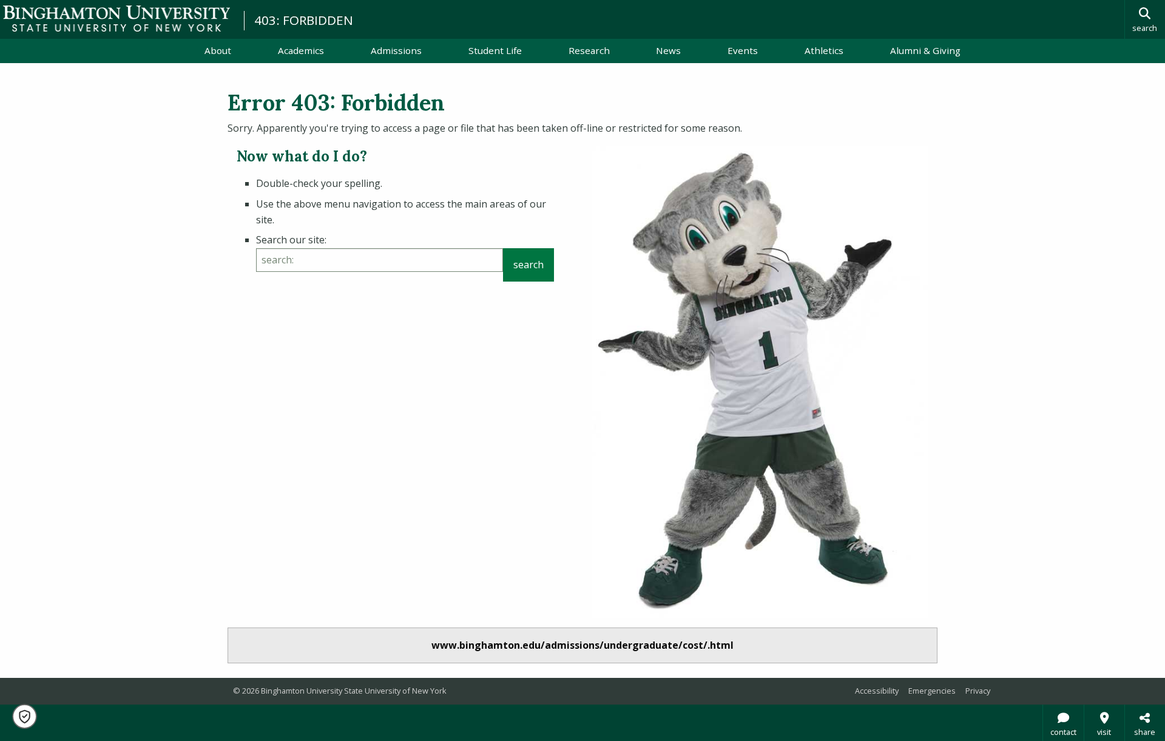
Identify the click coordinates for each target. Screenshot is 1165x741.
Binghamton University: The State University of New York (116, 18)
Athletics (824, 50)
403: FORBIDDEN (303, 20)
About (217, 50)
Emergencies (932, 690)
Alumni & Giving (925, 50)
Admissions (396, 50)
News (668, 50)
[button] (24, 716)
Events (743, 50)
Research (589, 50)
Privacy (977, 690)
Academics (301, 50)
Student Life (495, 50)
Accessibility (877, 690)
